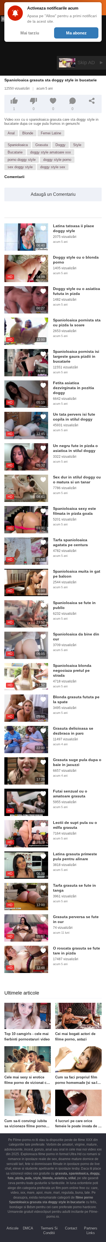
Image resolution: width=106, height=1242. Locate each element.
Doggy (60, 145)
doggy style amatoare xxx (50, 152)
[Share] (92, 101)
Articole (12, 1228)
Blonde (27, 133)
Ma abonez (76, 33)
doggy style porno (57, 160)
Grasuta (41, 145)
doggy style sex (52, 167)
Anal (11, 133)
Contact (71, 1228)
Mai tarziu (29, 33)
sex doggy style (20, 167)
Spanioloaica (18, 145)
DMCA (28, 1228)
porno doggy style (22, 160)
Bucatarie (15, 152)
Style (77, 145)
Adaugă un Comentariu (53, 194)
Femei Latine (51, 133)
